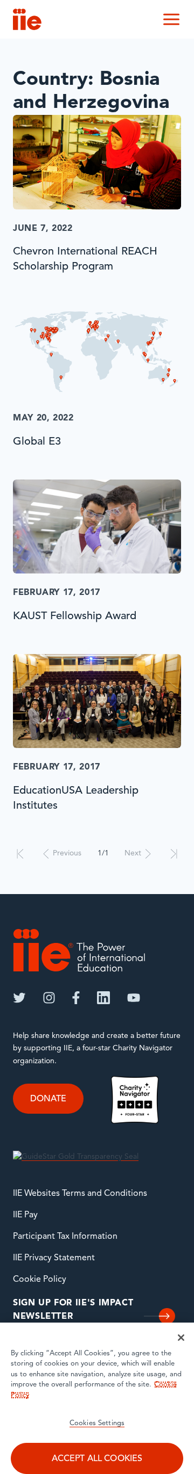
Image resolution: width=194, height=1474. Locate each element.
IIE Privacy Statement (54, 1258)
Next (132, 853)
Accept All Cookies (97, 1459)
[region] (97, 1398)
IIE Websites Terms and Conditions (80, 1193)
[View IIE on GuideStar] (75, 1157)
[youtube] (133, 997)
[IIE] (79, 950)
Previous (67, 853)
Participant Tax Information (65, 1236)
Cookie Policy (39, 1279)
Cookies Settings (97, 1423)
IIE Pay (25, 1215)
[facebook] (76, 997)
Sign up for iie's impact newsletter (73, 1310)
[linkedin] (103, 997)
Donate (48, 1099)
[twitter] (19, 997)
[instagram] (49, 997)
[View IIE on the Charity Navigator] (134, 1099)
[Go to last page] (174, 853)
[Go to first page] (20, 853)
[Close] (181, 1337)
